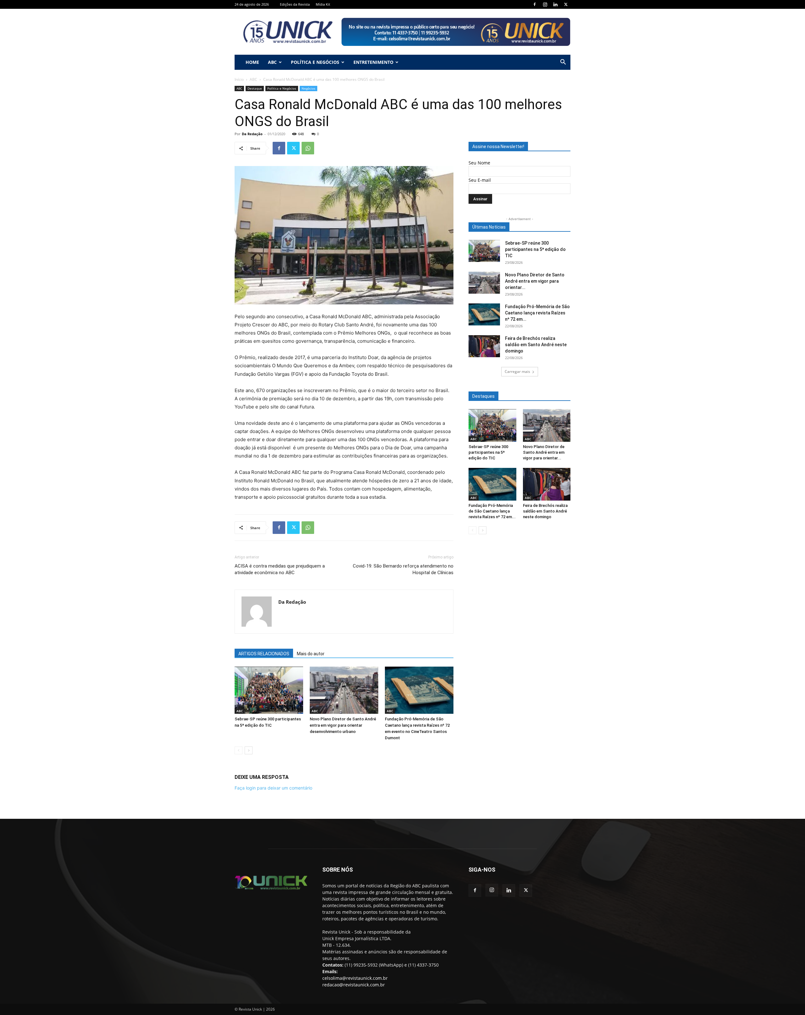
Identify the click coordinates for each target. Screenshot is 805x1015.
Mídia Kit (323, 4)
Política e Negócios (315, 62)
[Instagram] (545, 4)
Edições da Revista (295, 4)
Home (252, 62)
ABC (272, 62)
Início (239, 79)
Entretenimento (373, 62)
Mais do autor (311, 653)
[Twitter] (565, 4)
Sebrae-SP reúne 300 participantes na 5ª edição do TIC (535, 249)
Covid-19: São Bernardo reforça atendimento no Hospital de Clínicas (403, 569)
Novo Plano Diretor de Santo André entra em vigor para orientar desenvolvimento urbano (343, 725)
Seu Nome (479, 163)
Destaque (254, 88)
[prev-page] (238, 750)
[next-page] (249, 750)
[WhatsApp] (308, 148)
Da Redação (252, 133)
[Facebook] (534, 4)
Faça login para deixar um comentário (273, 787)
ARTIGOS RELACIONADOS (263, 653)
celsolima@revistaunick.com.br (355, 978)
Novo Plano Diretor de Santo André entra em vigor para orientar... (534, 281)
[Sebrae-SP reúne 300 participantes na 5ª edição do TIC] (269, 690)
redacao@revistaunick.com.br (353, 985)
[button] (562, 63)
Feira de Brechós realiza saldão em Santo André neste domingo (536, 344)
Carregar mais (517, 371)
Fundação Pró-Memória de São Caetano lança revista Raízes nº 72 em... (537, 313)
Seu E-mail (480, 180)
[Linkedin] (555, 4)
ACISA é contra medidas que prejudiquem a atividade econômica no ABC (280, 569)
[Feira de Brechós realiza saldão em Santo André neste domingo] (484, 346)
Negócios (308, 88)
